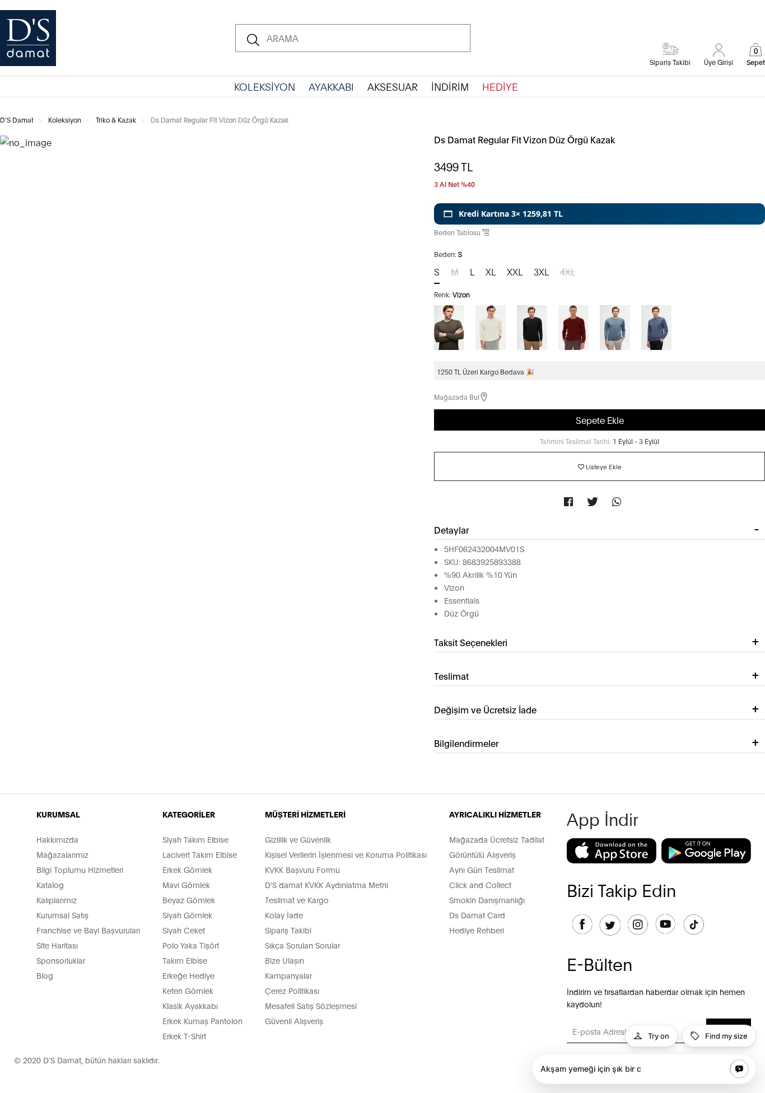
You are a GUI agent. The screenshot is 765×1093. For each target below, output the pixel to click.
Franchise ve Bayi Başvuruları (88, 929)
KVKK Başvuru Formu (302, 869)
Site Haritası (57, 945)
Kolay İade (284, 914)
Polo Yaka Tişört (190, 945)
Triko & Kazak (116, 119)
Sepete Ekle (600, 420)
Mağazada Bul (456, 397)
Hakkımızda (57, 839)
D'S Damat (17, 119)
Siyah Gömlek (187, 914)
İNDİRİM (450, 86)
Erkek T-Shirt (184, 1035)
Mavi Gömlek (186, 884)
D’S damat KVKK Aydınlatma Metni (326, 884)
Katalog (50, 884)
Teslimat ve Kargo (297, 899)
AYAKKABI (331, 86)
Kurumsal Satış (62, 914)
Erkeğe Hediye (188, 975)
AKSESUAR (392, 86)
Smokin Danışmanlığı (487, 899)
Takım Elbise (184, 960)
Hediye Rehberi (476, 929)
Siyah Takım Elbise (195, 839)
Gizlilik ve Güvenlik (298, 839)
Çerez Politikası (292, 990)
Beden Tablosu (458, 232)
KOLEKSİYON (264, 86)
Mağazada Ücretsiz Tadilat (496, 839)
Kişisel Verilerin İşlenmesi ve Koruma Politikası (346, 854)
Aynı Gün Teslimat (481, 869)
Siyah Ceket (183, 929)
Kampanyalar (288, 975)
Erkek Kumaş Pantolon (202, 1020)
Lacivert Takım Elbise (199, 854)
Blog (44, 975)
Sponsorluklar (60, 960)
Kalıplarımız (56, 899)
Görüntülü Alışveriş (482, 854)
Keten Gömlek (187, 990)
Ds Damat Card (477, 914)
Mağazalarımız (62, 854)
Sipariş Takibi (288, 929)
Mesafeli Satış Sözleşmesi (311, 1005)
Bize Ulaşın (284, 960)
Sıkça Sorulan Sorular (302, 945)
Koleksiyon (64, 119)
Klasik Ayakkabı (190, 1005)
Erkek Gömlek (187, 869)
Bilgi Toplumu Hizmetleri (79, 869)
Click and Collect (480, 884)
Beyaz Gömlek (188, 899)
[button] (599, 214)
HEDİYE (500, 86)
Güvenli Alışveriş (294, 1020)
